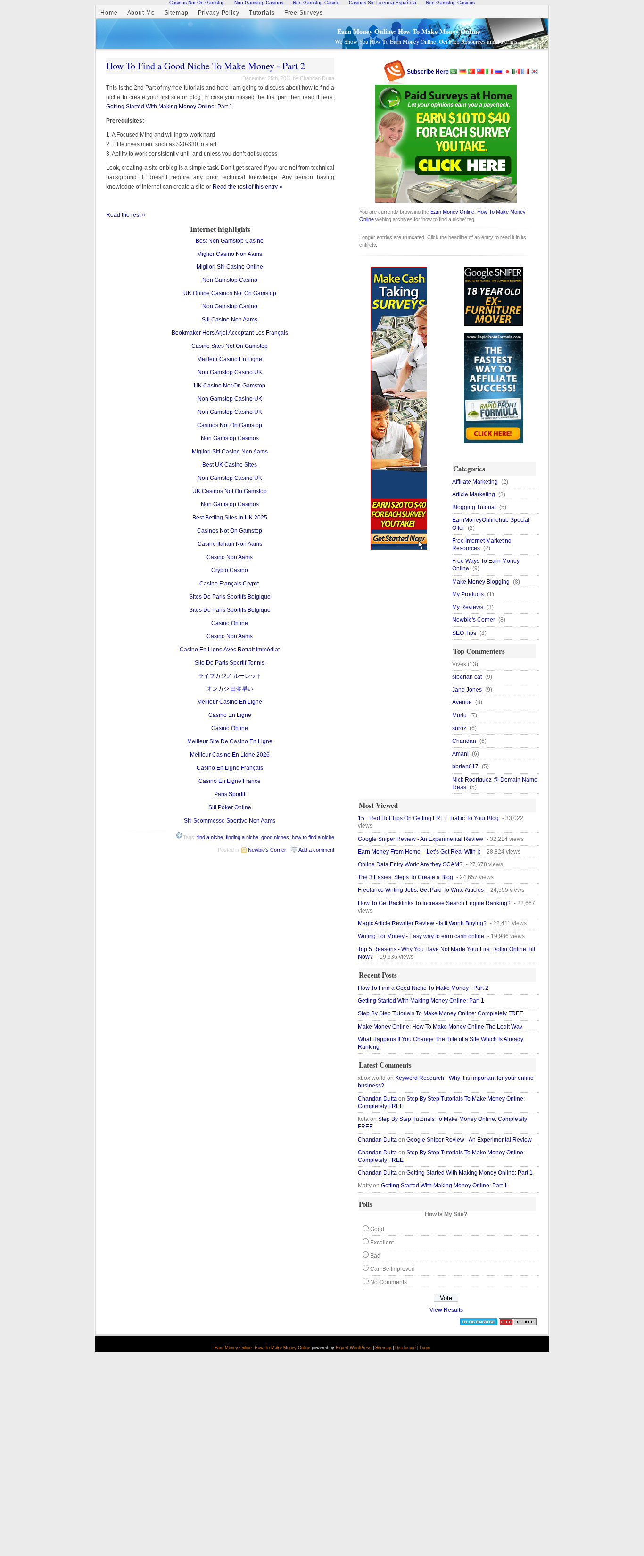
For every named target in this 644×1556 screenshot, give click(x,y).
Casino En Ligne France (229, 781)
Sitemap (177, 12)
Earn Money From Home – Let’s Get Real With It (419, 851)
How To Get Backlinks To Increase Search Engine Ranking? (434, 903)
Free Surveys (303, 12)
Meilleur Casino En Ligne (229, 359)
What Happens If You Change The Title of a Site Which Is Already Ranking (440, 1043)
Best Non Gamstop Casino (230, 241)
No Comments (388, 1282)
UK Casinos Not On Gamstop (229, 491)
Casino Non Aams (229, 557)
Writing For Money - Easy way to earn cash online (421, 936)
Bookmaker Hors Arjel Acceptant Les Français (230, 332)
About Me (141, 12)
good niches (275, 837)
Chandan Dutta (377, 1098)
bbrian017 (465, 766)
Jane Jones (467, 689)
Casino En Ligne (229, 715)
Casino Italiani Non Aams (230, 544)
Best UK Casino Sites (229, 464)
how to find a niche (313, 837)
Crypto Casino (229, 570)
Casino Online (229, 623)
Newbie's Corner (267, 850)
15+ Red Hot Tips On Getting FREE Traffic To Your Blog (428, 818)
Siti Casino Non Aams (229, 319)
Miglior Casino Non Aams (229, 254)
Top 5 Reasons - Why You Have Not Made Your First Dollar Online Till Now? (446, 953)
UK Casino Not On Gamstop (229, 385)
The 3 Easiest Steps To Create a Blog (405, 877)
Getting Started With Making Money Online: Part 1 (169, 106)
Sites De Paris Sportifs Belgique (230, 596)
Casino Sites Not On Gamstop (229, 346)
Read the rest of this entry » (247, 186)
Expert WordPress (354, 1347)
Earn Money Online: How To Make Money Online (408, 31)
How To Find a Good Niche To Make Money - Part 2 (205, 65)
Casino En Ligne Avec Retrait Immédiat (230, 649)
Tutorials (262, 12)
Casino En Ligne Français (230, 768)
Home (109, 12)
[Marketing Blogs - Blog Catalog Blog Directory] (518, 1323)
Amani (460, 753)
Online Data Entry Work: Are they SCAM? (410, 864)
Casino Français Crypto (229, 583)
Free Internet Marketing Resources (482, 544)
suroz (459, 728)
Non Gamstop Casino (229, 280)
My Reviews (467, 607)
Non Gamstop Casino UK (230, 372)
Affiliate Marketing (475, 481)
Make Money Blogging (481, 581)
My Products (468, 594)
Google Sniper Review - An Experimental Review (420, 839)
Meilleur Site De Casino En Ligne (229, 741)
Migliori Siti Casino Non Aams (230, 451)
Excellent (382, 1242)
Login (425, 1347)
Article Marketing (473, 494)
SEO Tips (464, 633)
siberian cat (467, 677)
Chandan (464, 741)
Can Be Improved (392, 1269)
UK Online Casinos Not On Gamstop (229, 293)
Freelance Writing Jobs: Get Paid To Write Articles (421, 890)
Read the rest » (125, 215)
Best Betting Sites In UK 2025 (229, 517)
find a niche (210, 837)
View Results (446, 1310)
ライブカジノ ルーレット (230, 676)
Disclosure (405, 1347)
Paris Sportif (229, 794)
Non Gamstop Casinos (230, 438)
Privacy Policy (218, 12)
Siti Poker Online (229, 807)
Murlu (459, 715)
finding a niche (242, 837)
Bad (375, 1255)
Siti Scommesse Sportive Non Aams (229, 820)
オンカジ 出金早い (229, 688)
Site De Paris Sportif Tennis (229, 662)
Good (377, 1229)
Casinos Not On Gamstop (229, 425)
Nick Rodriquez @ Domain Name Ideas (494, 783)
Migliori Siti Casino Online (230, 266)
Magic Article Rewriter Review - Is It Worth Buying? (422, 923)
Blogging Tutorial (474, 507)
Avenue (462, 702)
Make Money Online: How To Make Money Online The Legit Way (440, 1026)
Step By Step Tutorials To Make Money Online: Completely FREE (440, 1013)
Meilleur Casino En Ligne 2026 (230, 754)
